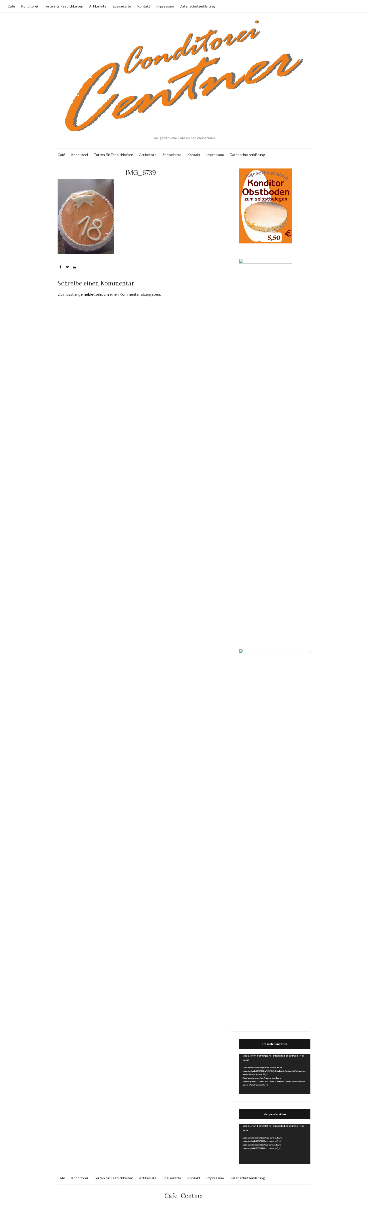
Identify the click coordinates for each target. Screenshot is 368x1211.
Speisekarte (121, 6)
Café (11, 6)
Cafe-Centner (184, 1196)
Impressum (165, 6)
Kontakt (143, 6)
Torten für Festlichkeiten (63, 6)
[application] (274, 1074)
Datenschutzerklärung (197, 6)
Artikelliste (97, 6)
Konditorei (29, 6)
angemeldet (84, 294)
